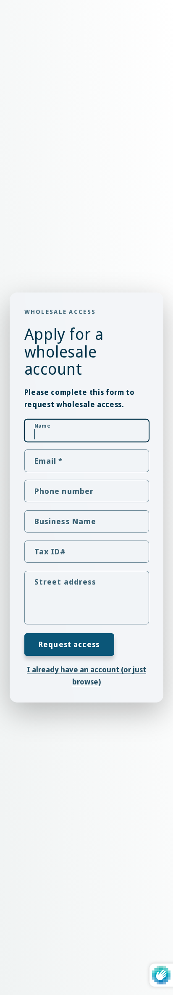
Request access (69, 644)
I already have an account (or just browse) (86, 676)
